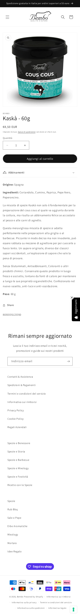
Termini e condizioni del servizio (26, 393)
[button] (7, 17)
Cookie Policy (15, 418)
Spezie (11, 501)
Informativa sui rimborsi (21, 402)
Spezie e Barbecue (18, 460)
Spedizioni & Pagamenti (21, 385)
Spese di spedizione (26, 132)
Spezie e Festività (17, 476)
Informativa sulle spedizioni (31, 608)
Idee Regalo (14, 551)
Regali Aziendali (17, 427)
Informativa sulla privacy (24, 602)
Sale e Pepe (14, 517)
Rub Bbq (12, 509)
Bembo (20, 596)
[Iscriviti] (68, 361)
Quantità (7, 138)
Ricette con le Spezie (19, 485)
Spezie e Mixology (17, 468)
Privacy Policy (15, 410)
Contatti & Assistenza (20, 376)
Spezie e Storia (16, 451)
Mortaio (12, 543)
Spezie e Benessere (18, 443)
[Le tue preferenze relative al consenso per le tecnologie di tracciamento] (73, 609)
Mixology (12, 534)
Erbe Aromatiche (17, 526)
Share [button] (10, 305)
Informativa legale (57, 608)
